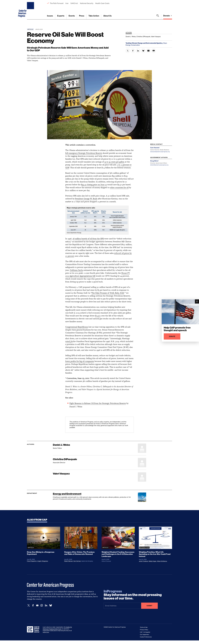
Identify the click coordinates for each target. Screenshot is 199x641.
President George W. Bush (86, 198)
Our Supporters (144, 634)
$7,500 (98, 315)
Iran (67, 3)
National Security (86, 3)
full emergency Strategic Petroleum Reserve (83, 153)
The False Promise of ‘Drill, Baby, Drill (108, 293)
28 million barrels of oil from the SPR (88, 238)
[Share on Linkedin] (138, 51)
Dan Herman (77, 561)
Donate (166, 15)
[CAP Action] (34, 629)
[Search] (158, 16)
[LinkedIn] (46, 605)
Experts (60, 16)
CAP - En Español (145, 632)
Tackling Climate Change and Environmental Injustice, (144, 43)
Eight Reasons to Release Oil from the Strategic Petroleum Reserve (97, 403)
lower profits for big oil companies (79, 361)
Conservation (135, 45)
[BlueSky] (50, 605)
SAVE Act (74, 3)
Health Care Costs (102, 3)
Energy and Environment (67, 493)
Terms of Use (143, 627)
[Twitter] (28, 605)
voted (69, 341)
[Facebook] (33, 605)
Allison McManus (162, 561)
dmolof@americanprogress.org (159, 165)
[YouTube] (37, 605)
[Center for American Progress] (31, 9)
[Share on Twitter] (128, 51)
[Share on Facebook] (133, 51)
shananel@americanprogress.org (160, 151)
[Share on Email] (148, 51)
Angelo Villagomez (42, 561)
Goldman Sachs (76, 270)
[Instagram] (41, 605)
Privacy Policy (144, 629)
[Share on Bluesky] (143, 51)
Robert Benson (68, 561)
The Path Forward (56, 3)
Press (81, 16)
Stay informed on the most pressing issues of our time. (133, 595)
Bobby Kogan (152, 561)
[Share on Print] (154, 51)
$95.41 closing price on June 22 (94, 184)
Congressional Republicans (76, 326)
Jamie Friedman (143, 561)
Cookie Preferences (146, 637)
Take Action (94, 16)
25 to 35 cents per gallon (114, 161)
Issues (50, 16)
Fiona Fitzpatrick (32, 561)
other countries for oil (119, 187)
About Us (107, 16)
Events (72, 16)
